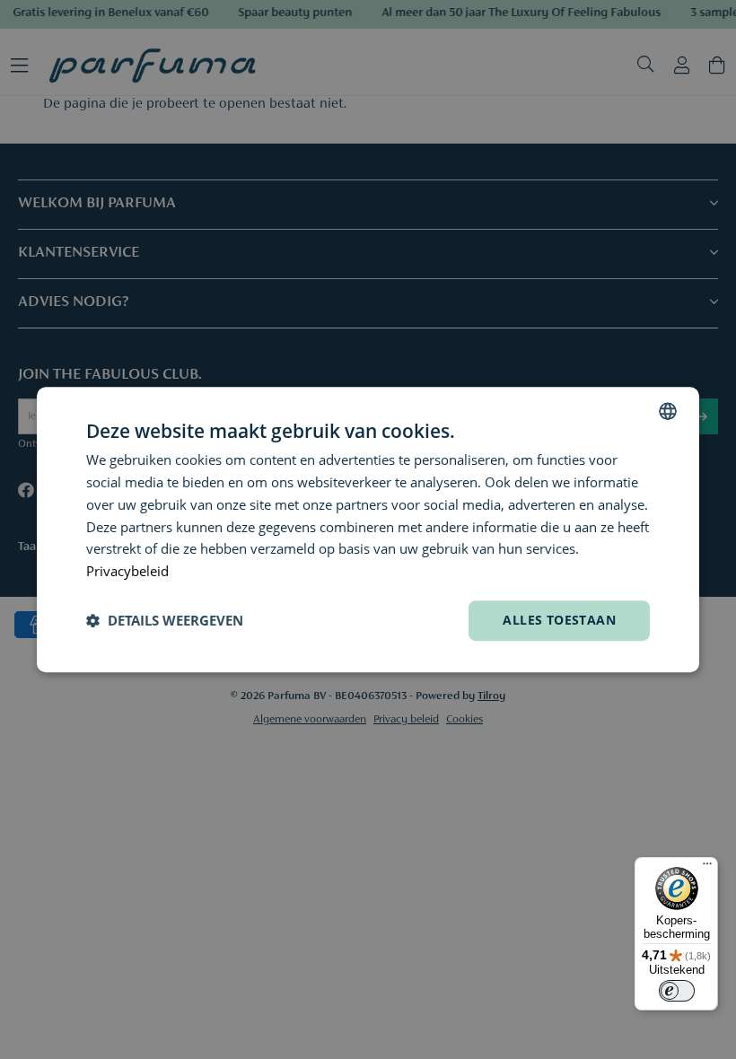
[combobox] (668, 411)
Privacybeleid (127, 571)
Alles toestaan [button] (559, 619)
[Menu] (707, 868)
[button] (164, 620)
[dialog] (368, 529)
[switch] (677, 991)
